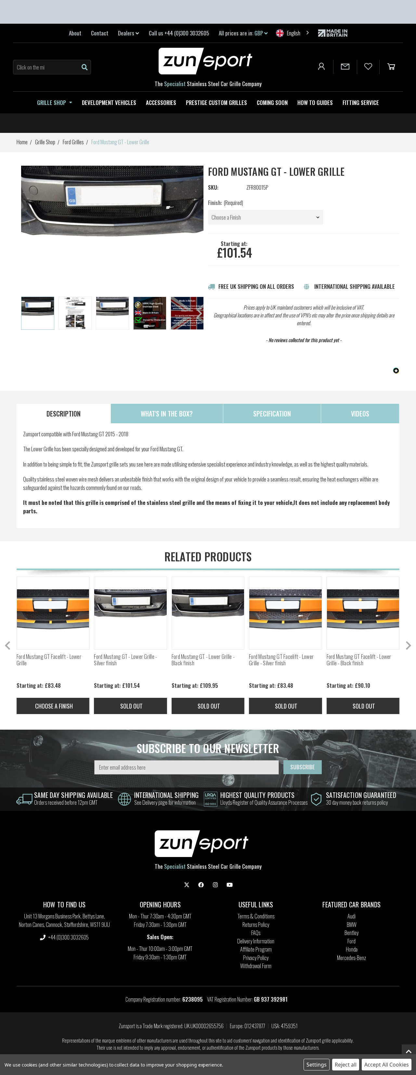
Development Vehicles (109, 102)
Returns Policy (255, 924)
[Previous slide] (8, 645)
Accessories (161, 102)
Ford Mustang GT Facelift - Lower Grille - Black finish (359, 660)
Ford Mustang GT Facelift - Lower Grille (49, 660)
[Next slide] (198, 313)
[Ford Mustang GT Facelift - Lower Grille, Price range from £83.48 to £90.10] (53, 613)
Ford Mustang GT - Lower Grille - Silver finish (125, 660)
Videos (360, 413)
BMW (352, 924)
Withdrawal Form (255, 966)
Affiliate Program (256, 949)
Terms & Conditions (256, 916)
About (75, 33)
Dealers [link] (127, 33)
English (293, 33)
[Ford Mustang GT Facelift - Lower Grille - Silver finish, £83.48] (285, 613)
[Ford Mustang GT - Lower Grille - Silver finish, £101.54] (130, 613)
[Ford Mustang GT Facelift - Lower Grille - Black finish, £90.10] (363, 613)
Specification (272, 413)
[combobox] (293, 33)
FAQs (255, 932)
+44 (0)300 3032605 (68, 937)
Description (63, 413)
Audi (351, 916)
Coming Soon (272, 102)
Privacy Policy (255, 957)
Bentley (351, 932)
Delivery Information (255, 941)
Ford (351, 941)
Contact (99, 33)
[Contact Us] (345, 67)
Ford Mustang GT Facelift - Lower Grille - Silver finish (281, 660)
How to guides (315, 102)
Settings (316, 1064)
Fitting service (361, 102)
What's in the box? (167, 413)
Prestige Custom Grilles (216, 102)
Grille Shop (51, 102)
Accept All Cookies (386, 1064)
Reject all (346, 1064)
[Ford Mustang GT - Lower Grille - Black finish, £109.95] (208, 613)
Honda (352, 949)
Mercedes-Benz (351, 957)
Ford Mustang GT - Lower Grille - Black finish (203, 660)
